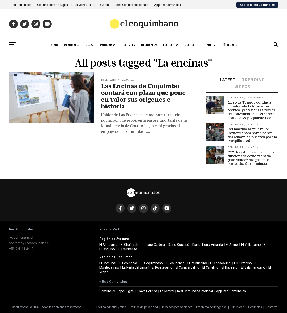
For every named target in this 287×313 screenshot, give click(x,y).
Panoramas (107, 45)
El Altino (232, 245)
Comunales (71, 45)
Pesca (90, 45)
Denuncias (255, 307)
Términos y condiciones (177, 307)
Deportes (128, 45)
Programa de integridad (211, 307)
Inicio (54, 45)
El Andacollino (220, 263)
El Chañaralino (131, 245)
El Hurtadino (243, 263)
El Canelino (210, 268)
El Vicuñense (175, 263)
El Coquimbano (152, 263)
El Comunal (107, 263)
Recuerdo (191, 45)
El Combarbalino (187, 268)
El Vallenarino (251, 245)
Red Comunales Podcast (132, 5)
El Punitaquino (162, 268)
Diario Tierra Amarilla (207, 245)
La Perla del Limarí (135, 268)
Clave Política (83, 5)
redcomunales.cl (21, 237)
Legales (231, 45)
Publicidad (237, 307)
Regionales (149, 45)
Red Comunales (21, 5)
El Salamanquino (253, 268)
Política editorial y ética (111, 307)
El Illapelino (230, 268)
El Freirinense (127, 249)
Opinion (209, 45)
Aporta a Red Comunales (257, 5)
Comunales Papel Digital (53, 5)
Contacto (272, 307)
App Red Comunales (167, 5)
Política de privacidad (144, 307)
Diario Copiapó (178, 245)
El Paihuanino (197, 263)
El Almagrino (108, 245)
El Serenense (128, 263)
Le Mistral (104, 5)
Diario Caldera (155, 245)
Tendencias (170, 45)
